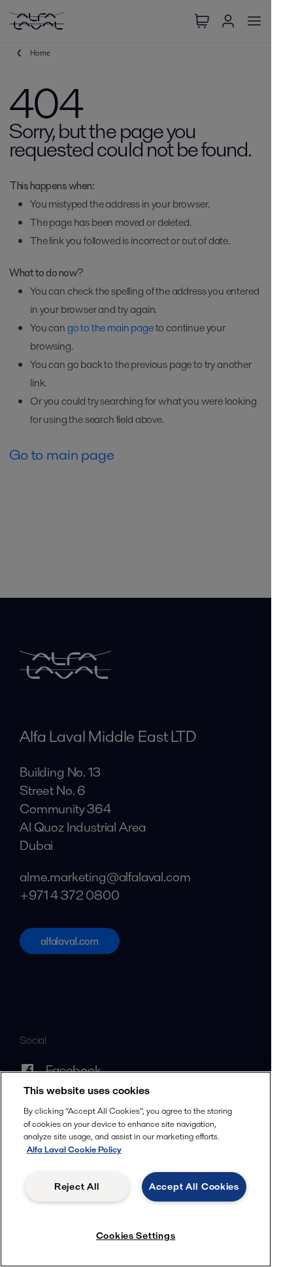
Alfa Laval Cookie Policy (74, 1149)
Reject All (77, 1186)
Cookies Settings (136, 1235)
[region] (135, 1169)
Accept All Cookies (194, 1186)
